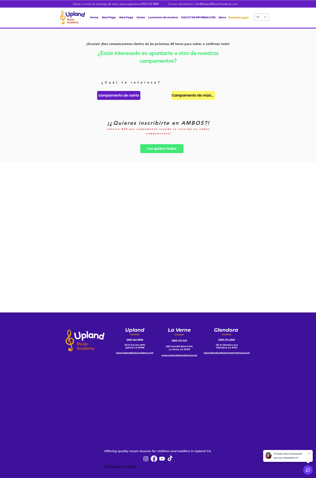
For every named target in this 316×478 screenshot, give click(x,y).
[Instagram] (146, 458)
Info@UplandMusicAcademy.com (216, 4)
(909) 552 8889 (150, 4)
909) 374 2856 (227, 339)
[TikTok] (170, 458)
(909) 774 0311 (179, 340)
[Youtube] (162, 458)
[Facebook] (154, 458)
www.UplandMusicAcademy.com (135, 352)
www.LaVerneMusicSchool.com (179, 355)
